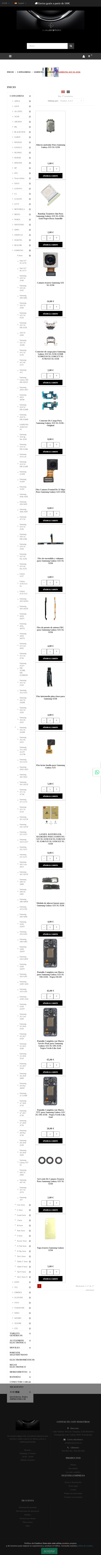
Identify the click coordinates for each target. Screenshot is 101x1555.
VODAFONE (19, 1308)
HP (15, 168)
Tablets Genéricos (16, 1334)
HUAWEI (18, 153)
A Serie (19, 256)
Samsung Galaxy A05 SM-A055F (24, 380)
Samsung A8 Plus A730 (23, 1133)
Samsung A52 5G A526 (23, 682)
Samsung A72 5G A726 (23, 655)
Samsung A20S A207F (23, 966)
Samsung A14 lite (23, 455)
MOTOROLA (19, 209)
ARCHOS (18, 122)
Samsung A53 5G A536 (23, 526)
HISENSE (18, 163)
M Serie (20, 1226)
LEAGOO (18, 199)
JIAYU (16, 183)
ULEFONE (18, 1298)
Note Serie (21, 1231)
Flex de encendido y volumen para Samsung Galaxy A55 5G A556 (50, 560)
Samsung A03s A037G (23, 626)
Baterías (15, 1377)
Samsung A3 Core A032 (23, 646)
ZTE (16, 1328)
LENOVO (18, 189)
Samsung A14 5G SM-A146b (24, 446)
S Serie (19, 1236)
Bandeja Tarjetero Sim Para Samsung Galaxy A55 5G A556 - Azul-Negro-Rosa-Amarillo (50, 216)
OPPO (16, 230)
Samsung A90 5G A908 (23, 882)
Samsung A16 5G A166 (23, 278)
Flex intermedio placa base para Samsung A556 (50, 697)
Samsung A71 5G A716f (23, 792)
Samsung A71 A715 (23, 801)
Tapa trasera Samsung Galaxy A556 (50, 1249)
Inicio (11, 87)
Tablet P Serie (22, 1267)
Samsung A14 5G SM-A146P (24, 464)
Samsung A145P (23, 480)
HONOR (17, 158)
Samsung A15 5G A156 (23, 352)
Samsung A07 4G (23, 1181)
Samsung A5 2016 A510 (23, 1056)
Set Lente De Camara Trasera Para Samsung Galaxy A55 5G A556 (50, 1181)
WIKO (16, 1313)
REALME (18, 245)
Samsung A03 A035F (24, 607)
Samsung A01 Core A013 (23, 864)
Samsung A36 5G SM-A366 (23, 536)
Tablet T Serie (22, 1262)
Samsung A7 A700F (23, 1094)
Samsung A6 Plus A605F (23, 1085)
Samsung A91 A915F (24, 783)
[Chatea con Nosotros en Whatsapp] (97, 772)
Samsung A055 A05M (23, 397)
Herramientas (18, 1372)
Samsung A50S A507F (23, 924)
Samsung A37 (23, 1198)
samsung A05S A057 (24, 388)
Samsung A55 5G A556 (23, 315)
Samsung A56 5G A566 (23, 305)
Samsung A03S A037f (23, 616)
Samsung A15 (23, 371)
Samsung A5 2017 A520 (23, 1066)
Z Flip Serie (21, 1251)
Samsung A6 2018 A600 (23, 1076)
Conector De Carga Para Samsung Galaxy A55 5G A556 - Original (50, 423)
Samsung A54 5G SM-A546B (24, 407)
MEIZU (17, 214)
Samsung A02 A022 (23, 776)
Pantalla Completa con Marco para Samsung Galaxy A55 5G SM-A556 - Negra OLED (50, 974)
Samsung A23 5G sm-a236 (23, 556)
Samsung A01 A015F (24, 873)
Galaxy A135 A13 (23, 592)
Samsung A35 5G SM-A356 (23, 325)
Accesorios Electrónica (18, 1341)
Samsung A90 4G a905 (23, 891)
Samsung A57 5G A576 (23, 1190)
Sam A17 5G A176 (23, 262)
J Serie (19, 1220)
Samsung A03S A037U (23, 636)
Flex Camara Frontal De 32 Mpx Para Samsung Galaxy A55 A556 (50, 490)
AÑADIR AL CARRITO (50, 176)
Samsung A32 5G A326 (23, 710)
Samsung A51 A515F (24, 818)
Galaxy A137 (22, 575)
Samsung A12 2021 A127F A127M (23, 750)
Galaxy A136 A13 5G (23, 583)
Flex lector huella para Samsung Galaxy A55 (50, 766)
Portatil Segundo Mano (18, 1354)
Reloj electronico (18, 1366)
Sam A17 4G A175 (23, 269)
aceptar (49, 1551)
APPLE (17, 101)
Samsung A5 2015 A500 (23, 1046)
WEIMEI (17, 1318)
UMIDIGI (18, 1292)
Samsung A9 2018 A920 (23, 1152)
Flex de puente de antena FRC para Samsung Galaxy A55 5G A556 (50, 629)
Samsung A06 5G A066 (23, 1172)
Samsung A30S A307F (23, 949)
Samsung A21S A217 (24, 841)
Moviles (15, 1347)
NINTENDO (19, 225)
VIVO (16, 1303)
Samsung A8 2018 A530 (23, 1142)
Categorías (17, 96)
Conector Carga (20, 1382)
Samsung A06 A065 (23, 297)
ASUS (16, 106)
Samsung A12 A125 (23, 761)
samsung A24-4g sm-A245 (23, 437)
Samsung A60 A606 (23, 915)
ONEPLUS (18, 235)
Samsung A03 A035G (24, 600)
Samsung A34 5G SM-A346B (24, 417)
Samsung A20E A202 (24, 983)
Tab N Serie (21, 1272)
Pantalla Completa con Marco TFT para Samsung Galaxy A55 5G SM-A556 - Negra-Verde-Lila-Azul (50, 1113)
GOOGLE (18, 147)
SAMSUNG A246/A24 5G (24, 427)
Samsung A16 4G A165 (23, 288)
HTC (16, 173)
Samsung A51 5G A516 (23, 809)
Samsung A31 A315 (23, 833)
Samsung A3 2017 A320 (23, 1036)
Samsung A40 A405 (23, 940)
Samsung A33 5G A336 (23, 546)
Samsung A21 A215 (23, 848)
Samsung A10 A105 (23, 990)
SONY (16, 1282)
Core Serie (21, 1205)
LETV (16, 204)
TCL (16, 1287)
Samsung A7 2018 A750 (23, 1123)
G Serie (20, 1210)
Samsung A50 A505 (23, 933)
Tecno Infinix (19, 178)
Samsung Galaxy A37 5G (24, 1162)
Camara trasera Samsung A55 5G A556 (50, 284)
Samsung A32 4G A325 (23, 720)
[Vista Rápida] (47, 126)
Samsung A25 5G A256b (23, 342)
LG (15, 194)
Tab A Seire (21, 1256)
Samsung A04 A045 (23, 503)
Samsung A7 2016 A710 (23, 1103)
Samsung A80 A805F (24, 900)
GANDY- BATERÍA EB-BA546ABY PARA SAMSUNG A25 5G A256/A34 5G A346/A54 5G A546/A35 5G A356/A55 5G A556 (50, 839)
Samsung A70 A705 (23, 908)
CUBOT (17, 137)
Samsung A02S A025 (24, 768)
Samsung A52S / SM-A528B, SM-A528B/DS (24, 669)
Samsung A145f (23, 488)
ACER (16, 117)
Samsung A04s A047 (24, 510)
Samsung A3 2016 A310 (23, 1026)
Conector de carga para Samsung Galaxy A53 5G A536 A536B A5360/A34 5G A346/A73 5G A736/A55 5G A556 (50, 355)
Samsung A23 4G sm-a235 (23, 566)
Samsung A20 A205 (23, 975)
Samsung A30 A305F (24, 958)
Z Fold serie (21, 1246)
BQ (15, 127)
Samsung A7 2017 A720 (23, 1113)
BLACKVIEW (19, 132)
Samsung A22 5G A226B (23, 729)
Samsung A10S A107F (23, 1006)
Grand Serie (21, 1215)
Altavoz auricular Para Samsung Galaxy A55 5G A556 (50, 146)
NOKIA (17, 220)
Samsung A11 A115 (23, 856)
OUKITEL (18, 240)
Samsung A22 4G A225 (23, 739)
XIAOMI (17, 1323)
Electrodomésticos (20, 1360)
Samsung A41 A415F (24, 825)
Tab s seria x (22, 1277)
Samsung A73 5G (23, 518)
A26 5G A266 (23, 334)
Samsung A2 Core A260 (23, 1016)
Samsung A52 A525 (23, 691)
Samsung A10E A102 (24, 998)
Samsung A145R (23, 473)
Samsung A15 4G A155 (23, 362)
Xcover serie (22, 1241)
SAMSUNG (18, 250)
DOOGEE (18, 142)
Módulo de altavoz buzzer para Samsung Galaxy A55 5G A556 (50, 904)
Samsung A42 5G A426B (23, 700)
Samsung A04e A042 (24, 495)
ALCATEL (18, 111)
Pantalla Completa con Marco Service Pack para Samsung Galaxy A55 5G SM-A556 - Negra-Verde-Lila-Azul (50, 1044)
